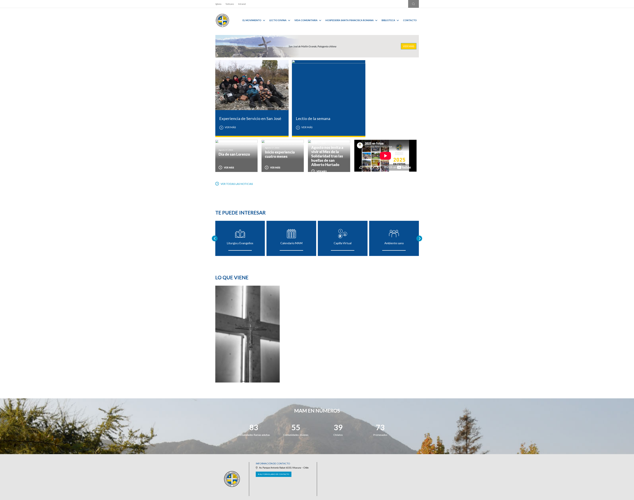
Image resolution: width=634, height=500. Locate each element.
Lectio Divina (277, 20)
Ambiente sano (394, 243)
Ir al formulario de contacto (273, 474)
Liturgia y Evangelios (240, 243)
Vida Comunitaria (305, 20)
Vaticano (230, 4)
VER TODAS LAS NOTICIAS (237, 183)
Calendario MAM (291, 243)
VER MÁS (408, 46)
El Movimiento (252, 20)
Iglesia (218, 4)
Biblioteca (388, 20)
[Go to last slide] (215, 238)
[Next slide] (419, 238)
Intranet (242, 4)
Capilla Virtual (343, 243)
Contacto (410, 20)
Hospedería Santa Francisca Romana (349, 20)
